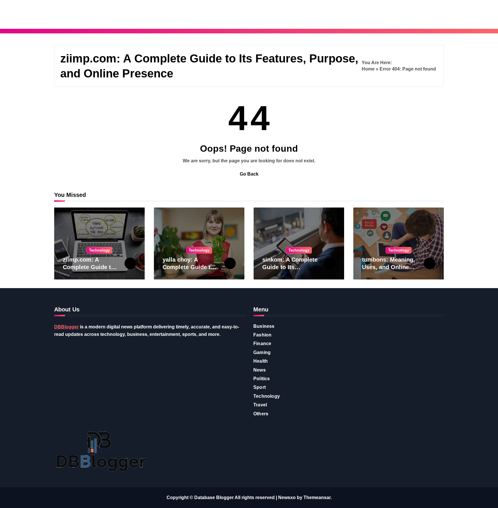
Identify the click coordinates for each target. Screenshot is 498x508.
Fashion (262, 334)
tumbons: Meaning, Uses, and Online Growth (388, 267)
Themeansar (317, 497)
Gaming (262, 352)
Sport (259, 387)
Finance (262, 343)
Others (260, 413)
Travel (260, 404)
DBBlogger (66, 326)
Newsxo (287, 497)
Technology (99, 250)
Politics (261, 378)
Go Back (249, 174)
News (259, 370)
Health (260, 361)
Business (264, 326)
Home (368, 68)
